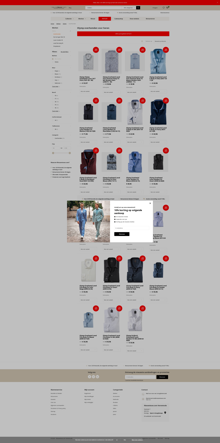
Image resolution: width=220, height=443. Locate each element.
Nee (125, 440)
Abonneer (122, 234)
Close (150, 203)
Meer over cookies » (137, 440)
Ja (116, 440)
